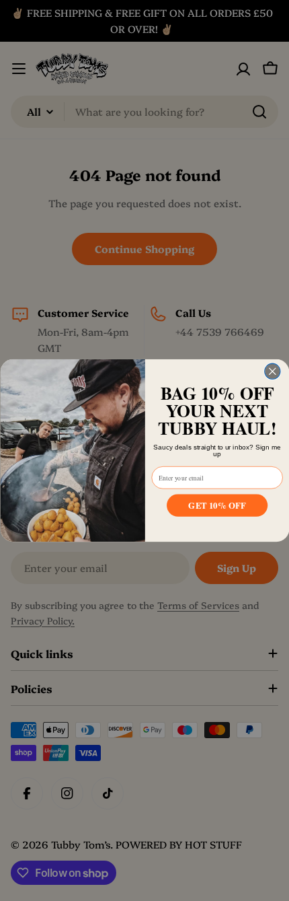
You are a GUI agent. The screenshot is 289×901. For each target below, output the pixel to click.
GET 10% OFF (216, 505)
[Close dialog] (272, 371)
